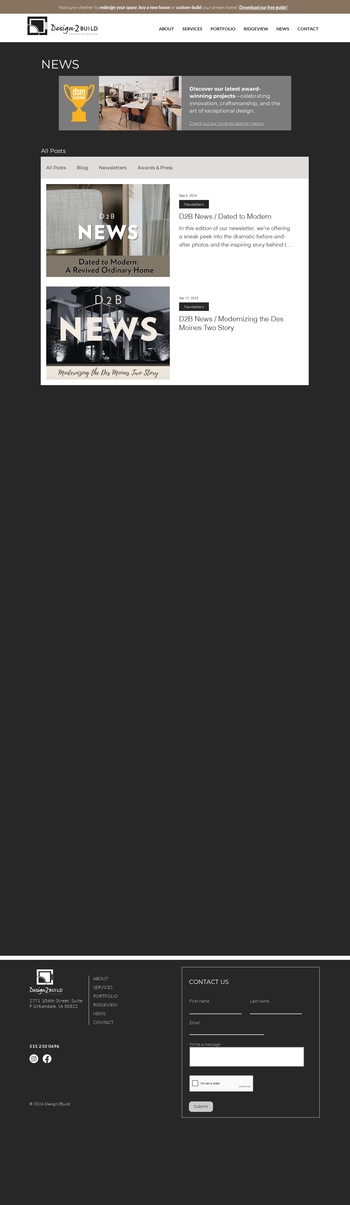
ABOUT (100, 978)
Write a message (204, 1044)
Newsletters (113, 167)
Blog (82, 167)
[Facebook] (47, 1058)
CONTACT (103, 1022)
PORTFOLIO (105, 996)
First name (199, 1001)
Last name (259, 1001)
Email (194, 1022)
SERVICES (102, 987)
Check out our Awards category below (226, 123)
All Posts (56, 167)
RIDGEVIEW (105, 1004)
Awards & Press (155, 167)
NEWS (99, 1013)
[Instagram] (34, 1058)
